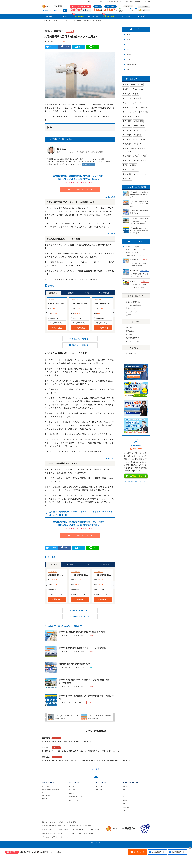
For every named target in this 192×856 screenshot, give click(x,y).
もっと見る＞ (96, 769)
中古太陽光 (52, 300)
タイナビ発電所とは (133, 302)
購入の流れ (130, 331)
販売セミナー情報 (132, 341)
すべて (128, 247)
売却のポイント (131, 354)
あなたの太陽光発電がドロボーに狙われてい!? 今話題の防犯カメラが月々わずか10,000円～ (80, 513)
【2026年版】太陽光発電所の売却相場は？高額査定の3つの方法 (82, 632)
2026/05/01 (79, 702)
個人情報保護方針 (71, 822)
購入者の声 (130, 334)
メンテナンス (64, 41)
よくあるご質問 (131, 312)
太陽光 (137, 247)
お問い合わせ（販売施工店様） (114, 1)
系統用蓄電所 (130, 256)
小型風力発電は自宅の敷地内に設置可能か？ (75, 664)
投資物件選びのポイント (135, 338)
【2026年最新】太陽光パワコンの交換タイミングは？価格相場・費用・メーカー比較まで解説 (86, 681)
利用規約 (61, 822)
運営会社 (147, 1)
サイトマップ (64, 837)
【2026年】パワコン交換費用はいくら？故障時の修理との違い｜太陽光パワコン (86, 697)
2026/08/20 (79, 635)
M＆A (142, 256)
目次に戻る (111, 197)
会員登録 (145, 6)
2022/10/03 (65, 686)
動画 (136, 253)
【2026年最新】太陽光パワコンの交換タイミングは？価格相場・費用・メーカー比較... (139, 221)
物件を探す (130, 327)
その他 (128, 253)
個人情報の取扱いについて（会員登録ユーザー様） (56, 829)
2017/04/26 (65, 667)
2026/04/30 (79, 686)
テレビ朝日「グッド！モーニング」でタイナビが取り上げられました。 (67, 741)
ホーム (90, 1)
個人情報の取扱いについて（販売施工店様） (54, 825)
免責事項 (52, 822)
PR (144, 250)
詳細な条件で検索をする (81, 345)
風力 (127, 250)
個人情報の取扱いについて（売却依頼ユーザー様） (87, 829)
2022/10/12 (65, 702)
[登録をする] (136, 476)
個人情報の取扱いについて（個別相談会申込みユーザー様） (58, 833)
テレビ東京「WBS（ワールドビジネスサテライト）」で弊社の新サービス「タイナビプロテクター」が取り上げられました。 (87, 760)
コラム (135, 250)
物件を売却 (99, 786)
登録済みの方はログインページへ (136, 481)
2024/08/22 (79, 667)
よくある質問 (98, 1)
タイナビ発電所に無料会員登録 (80, 189)
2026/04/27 (79, 651)
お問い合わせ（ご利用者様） (134, 1)
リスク (57, 41)
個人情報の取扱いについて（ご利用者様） (81, 825)
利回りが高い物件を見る (81, 339)
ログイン (145, 10)
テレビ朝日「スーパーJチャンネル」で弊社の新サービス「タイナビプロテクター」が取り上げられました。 (81, 751)
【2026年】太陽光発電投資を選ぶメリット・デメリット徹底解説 (82, 648)
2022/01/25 (65, 635)
